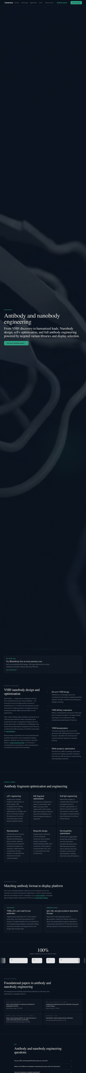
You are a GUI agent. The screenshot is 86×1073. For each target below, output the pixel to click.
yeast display (10, 731)
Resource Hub (49, 2)
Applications (33, 2)
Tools (40, 2)
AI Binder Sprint (62, 2)
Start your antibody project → (16, 343)
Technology (24, 2)
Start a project (76, 2)
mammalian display (41, 898)
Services (16, 2)
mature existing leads (17, 743)
